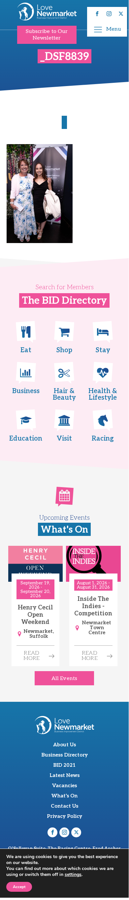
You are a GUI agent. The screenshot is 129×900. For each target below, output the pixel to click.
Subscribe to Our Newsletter (47, 34)
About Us (64, 745)
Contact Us (64, 806)
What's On (64, 796)
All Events (64, 678)
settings (73, 875)
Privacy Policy (64, 816)
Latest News (64, 775)
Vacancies (64, 786)
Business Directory (64, 755)
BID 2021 (64, 765)
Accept (19, 886)
